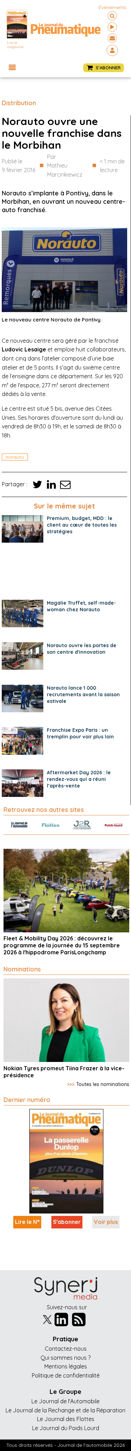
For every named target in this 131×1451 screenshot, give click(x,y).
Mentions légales (65, 1366)
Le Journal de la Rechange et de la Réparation (65, 1410)
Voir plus (106, 1221)
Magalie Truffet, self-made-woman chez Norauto (81, 606)
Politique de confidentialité (66, 1375)
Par (64, 165)
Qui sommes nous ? (65, 1357)
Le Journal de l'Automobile (65, 1401)
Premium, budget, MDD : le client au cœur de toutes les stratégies (82, 525)
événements (112, 7)
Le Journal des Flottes (65, 1418)
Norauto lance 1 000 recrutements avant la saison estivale (83, 694)
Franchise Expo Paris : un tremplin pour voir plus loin (80, 733)
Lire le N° (27, 1221)
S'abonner (67, 1221)
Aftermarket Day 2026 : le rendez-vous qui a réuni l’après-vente (79, 779)
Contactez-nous (66, 1348)
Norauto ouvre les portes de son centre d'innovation (81, 648)
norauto (15, 457)
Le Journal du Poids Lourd (65, 1428)
